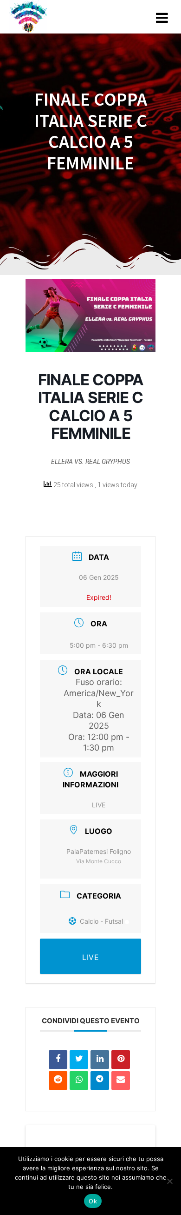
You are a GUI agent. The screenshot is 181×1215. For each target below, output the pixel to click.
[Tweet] (79, 1059)
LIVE (98, 805)
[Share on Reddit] (58, 1080)
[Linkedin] (99, 1059)
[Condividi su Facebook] (58, 1059)
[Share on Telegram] (99, 1080)
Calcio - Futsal (101, 921)
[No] (169, 1181)
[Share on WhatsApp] (79, 1080)
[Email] (120, 1080)
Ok (93, 1201)
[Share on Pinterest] (120, 1059)
